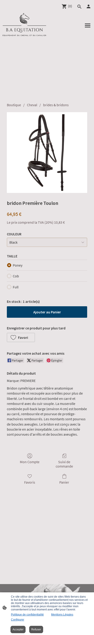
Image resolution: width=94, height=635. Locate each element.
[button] (79, 6)
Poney (17, 265)
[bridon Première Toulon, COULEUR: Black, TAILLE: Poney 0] (47, 152)
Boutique (14, 105)
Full (15, 287)
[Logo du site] (24, 24)
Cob (16, 276)
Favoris (29, 482)
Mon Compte (29, 462)
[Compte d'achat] (88, 6)
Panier (64, 482)
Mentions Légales (62, 614)
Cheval (32, 105)
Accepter (18, 629)
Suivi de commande (64, 464)
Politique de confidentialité (27, 614)
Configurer (17, 619)
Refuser (36, 629)
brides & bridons (56, 105)
